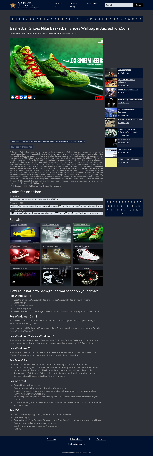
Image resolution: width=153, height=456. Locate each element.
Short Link (14, 196)
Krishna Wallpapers (76, 444)
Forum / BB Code (17, 210)
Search (138, 5)
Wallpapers (14, 33)
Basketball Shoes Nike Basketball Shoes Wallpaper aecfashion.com (45, 33)
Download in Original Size (21, 147)
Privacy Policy (76, 439)
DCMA (99, 98)
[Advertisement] (56, 121)
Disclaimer (92, 3)
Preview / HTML (17, 203)
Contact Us (101, 439)
